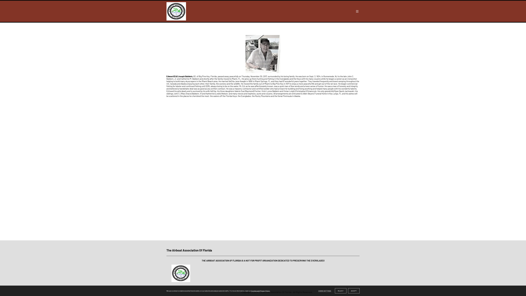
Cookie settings (324, 291)
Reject (341, 291)
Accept (354, 291)
